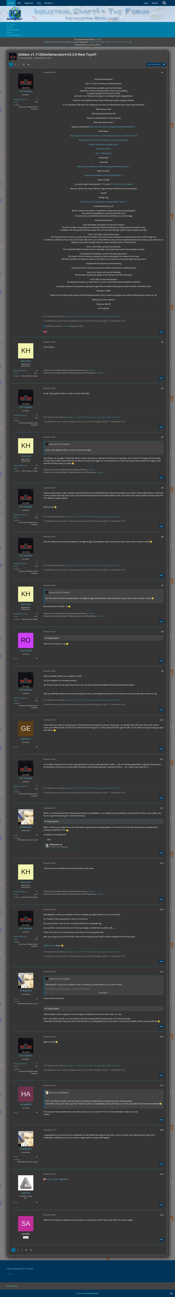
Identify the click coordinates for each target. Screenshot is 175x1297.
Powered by (87, 1293)
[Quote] (161, 332)
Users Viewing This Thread (20, 1268)
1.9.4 (112, 42)
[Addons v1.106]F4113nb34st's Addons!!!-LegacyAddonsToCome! (93, 316)
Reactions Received (20, 99)
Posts (16, 102)
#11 (162, 759)
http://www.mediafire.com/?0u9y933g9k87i (102, 175)
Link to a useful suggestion (57, 1179)
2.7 (70, 42)
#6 (162, 536)
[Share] (164, 64)
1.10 (118, 42)
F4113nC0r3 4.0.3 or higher (121, 184)
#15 (162, 971)
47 (24, 64)
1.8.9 (107, 42)
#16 (162, 1037)
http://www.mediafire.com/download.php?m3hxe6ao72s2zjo (102, 166)
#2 (162, 342)
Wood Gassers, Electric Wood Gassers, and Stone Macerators (103, 140)
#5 (162, 488)
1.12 (129, 42)
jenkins (97, 39)
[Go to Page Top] (171, 1294)
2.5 (61, 42)
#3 (162, 388)
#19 (162, 1174)
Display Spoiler (53, 638)
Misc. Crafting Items (103, 153)
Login (146, 3)
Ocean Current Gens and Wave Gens (103, 144)
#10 (162, 720)
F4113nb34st (26, 58)
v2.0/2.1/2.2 (49, 42)
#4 (162, 437)
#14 (162, 909)
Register (155, 3)
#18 (162, 1130)
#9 (162, 671)
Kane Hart (50, 945)
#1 (162, 72)
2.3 (57, 42)
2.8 (74, 42)
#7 (162, 585)
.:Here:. (91, 370)
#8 (162, 631)
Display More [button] (103, 993)
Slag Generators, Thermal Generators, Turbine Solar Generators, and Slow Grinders (104, 135)
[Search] (164, 3)
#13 (162, 863)
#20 (162, 1215)
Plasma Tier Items (103, 149)
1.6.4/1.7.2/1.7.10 (95, 42)
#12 (162, 808)
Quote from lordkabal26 (59, 1092)
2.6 (65, 42)
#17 (162, 1085)
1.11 (123, 42)
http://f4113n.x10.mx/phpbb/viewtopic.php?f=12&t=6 (102, 202)
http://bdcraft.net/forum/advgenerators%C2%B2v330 (112, 127)
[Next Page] (28, 64)
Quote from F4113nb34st (59, 444)
